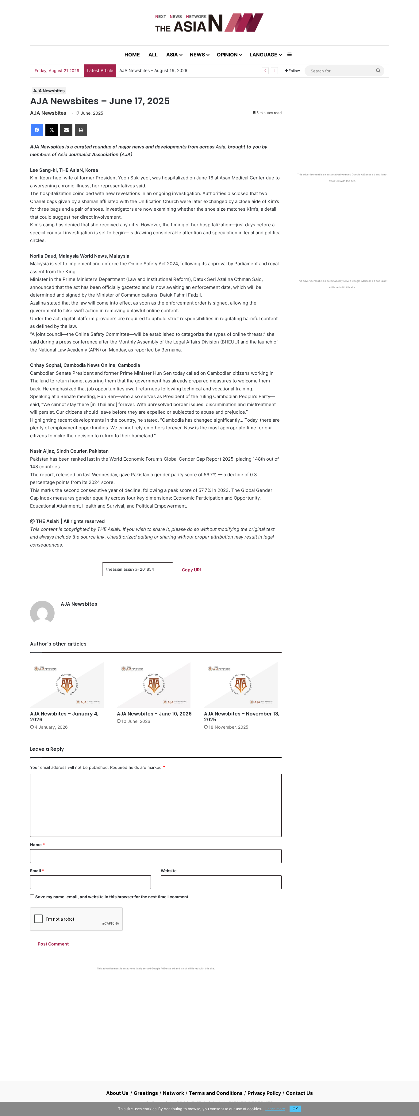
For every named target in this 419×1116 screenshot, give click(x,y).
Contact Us (299, 1093)
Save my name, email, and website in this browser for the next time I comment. (112, 896)
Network (173, 1093)
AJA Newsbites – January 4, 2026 (64, 717)
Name (37, 844)
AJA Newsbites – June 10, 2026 (154, 714)
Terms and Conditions (216, 1093)
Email (37, 870)
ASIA (172, 55)
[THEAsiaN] (209, 22)
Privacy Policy (264, 1093)
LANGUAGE (263, 55)
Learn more (275, 1108)
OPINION (227, 55)
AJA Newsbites (49, 90)
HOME (132, 55)
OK (295, 1108)
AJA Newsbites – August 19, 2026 (153, 70)
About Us (117, 1093)
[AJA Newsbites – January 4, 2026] (69, 685)
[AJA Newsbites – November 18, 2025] (243, 685)
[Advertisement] (156, 1016)
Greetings (146, 1093)
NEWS (197, 55)
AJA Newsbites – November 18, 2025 (241, 717)
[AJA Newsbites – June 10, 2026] (155, 685)
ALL (153, 55)
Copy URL (192, 569)
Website (169, 870)
